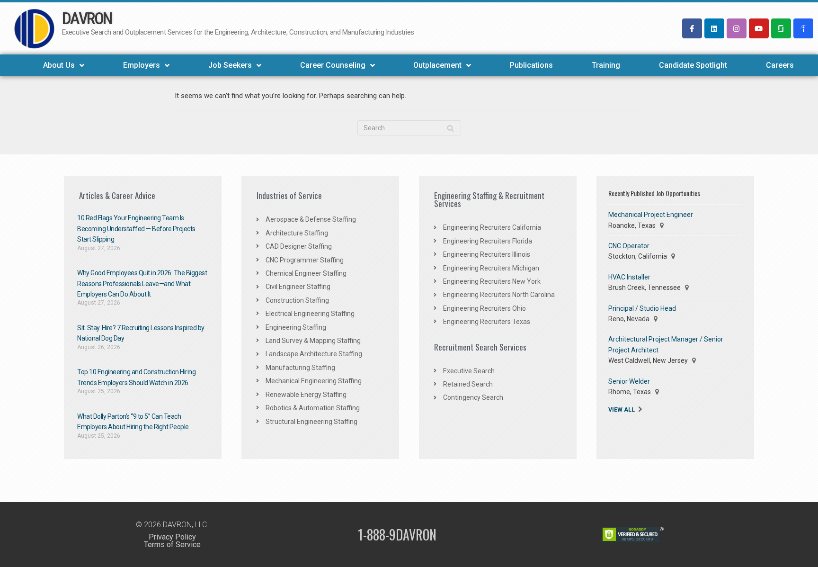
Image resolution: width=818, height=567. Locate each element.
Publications (531, 65)
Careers (780, 65)
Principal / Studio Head (642, 308)
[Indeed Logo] (803, 28)
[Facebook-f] (692, 28)
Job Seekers (230, 65)
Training (606, 65)
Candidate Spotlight (693, 65)
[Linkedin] (714, 28)
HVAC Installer (629, 277)
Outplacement (437, 65)
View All (621, 409)
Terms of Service (172, 544)
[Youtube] (759, 28)
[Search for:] (409, 127)
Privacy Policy (172, 536)
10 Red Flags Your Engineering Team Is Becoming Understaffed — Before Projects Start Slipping (136, 228)
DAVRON (87, 18)
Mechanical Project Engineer (650, 214)
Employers (141, 65)
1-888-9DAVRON (397, 534)
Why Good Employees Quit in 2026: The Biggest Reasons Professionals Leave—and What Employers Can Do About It (142, 283)
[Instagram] (737, 28)
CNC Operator (628, 246)
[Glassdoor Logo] (781, 28)
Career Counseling (332, 65)
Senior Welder (629, 381)
